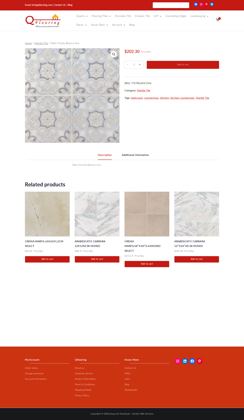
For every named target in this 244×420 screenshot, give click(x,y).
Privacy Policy (82, 395)
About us (79, 368)
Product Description (85, 379)
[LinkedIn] (212, 4)
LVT (156, 16)
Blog (132, 25)
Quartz (80, 16)
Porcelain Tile (123, 16)
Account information (35, 379)
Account (117, 25)
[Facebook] (196, 4)
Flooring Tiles (100, 16)
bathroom (137, 98)
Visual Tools (98, 25)
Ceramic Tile (142, 16)
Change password (34, 373)
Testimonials (131, 390)
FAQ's (128, 373)
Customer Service (84, 373)
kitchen (164, 98)
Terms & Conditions (85, 384)
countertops (151, 98)
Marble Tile (41, 43)
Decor (80, 25)
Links (127, 379)
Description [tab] (105, 155)
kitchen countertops (182, 98)
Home (28, 43)
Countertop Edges (176, 16)
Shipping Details (83, 390)
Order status (31, 368)
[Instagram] (201, 4)
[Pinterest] (206, 4)
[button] (86, 16)
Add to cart (183, 65)
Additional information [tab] (135, 155)
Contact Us (60, 5)
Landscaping (198, 16)
